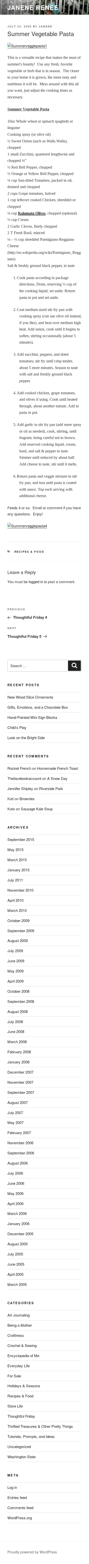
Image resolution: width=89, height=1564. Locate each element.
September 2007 (20, 1092)
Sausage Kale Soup (37, 808)
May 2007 (15, 1122)
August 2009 (17, 940)
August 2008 (17, 1011)
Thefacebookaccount (24, 778)
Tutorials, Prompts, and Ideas (31, 1436)
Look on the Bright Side (26, 737)
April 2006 (15, 1203)
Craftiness (15, 1335)
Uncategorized (19, 1446)
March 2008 (17, 1041)
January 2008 (18, 1061)
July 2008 (15, 1021)
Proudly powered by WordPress (32, 1551)
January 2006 (18, 1223)
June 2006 (15, 1183)
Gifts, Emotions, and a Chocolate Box (37, 707)
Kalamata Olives (31, 213)
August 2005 (17, 1243)
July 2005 (15, 1253)
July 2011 (15, 879)
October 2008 (18, 991)
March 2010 (17, 910)
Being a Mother (19, 1325)
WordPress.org (19, 1517)
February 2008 (19, 1051)
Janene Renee (33, 7)
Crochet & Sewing (22, 1345)
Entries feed (17, 1497)
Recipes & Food (29, 551)
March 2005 (17, 1284)
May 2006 (15, 1193)
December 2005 (20, 1233)
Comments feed (20, 1507)
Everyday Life (18, 1365)
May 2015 (15, 849)
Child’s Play (16, 727)
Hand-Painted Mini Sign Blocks (32, 717)
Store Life (15, 1406)
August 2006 (17, 1163)
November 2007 (20, 1082)
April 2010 (15, 900)
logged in (36, 581)
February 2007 (19, 1132)
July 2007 (15, 1112)
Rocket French (19, 768)
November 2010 (20, 890)
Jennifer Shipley (20, 788)
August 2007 (17, 1102)
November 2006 (20, 1142)
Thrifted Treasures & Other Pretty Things (40, 1426)
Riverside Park (51, 788)
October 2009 (18, 920)
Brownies (27, 798)
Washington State (21, 1456)
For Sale (14, 1375)
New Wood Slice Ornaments (30, 697)
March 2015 (17, 859)
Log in (12, 1487)
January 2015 (18, 869)
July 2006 (15, 1173)
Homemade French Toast (57, 768)
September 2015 (20, 839)
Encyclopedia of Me (23, 1355)
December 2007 (20, 1072)
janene (45, 26)
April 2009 (15, 981)
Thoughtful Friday (21, 1416)
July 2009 (15, 950)
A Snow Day (57, 778)
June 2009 (15, 960)
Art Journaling (18, 1315)
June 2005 (15, 1264)
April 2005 (15, 1274)
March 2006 (17, 1213)
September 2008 (20, 1001)
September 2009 (20, 930)
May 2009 (15, 970)
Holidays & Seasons (23, 1385)
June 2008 (15, 1031)
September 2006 (20, 1152)
